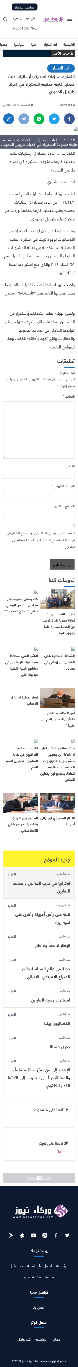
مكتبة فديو (32, 1276)
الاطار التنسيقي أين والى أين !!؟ (58, 820)
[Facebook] (69, 118)
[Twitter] (54, 118)
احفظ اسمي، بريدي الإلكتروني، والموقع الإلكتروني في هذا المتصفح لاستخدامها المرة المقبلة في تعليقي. (40, 540)
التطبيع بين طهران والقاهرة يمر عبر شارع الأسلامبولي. (23, 823)
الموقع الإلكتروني (63, 505)
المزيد (12, 874)
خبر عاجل (16, 1265)
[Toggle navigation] (70, 19)
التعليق (69, 396)
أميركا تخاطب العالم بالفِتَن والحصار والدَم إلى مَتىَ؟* (58, 718)
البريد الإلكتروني (63, 485)
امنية (31, 1265)
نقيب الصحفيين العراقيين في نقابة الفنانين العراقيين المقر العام (22, 757)
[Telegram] (23, 118)
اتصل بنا (45, 1265)
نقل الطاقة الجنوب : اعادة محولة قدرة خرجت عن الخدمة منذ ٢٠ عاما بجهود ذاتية (59, 623)
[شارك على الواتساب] (39, 118)
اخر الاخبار (61, 67)
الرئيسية (62, 1265)
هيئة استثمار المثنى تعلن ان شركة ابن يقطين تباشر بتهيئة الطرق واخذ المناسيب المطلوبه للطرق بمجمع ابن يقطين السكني (57, 763)
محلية (49, 1276)
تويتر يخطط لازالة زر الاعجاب (24, 700)
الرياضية (41, 1338)
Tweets (62, 1151)
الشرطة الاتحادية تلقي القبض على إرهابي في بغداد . (59, 661)
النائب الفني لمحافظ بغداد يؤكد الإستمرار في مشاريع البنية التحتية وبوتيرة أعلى (21, 664)
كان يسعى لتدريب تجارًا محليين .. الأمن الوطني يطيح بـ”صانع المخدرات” (21, 604)
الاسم (69, 465)
